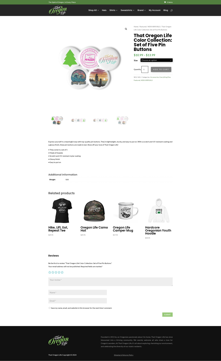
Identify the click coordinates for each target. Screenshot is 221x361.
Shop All (92, 10)
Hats (104, 10)
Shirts (112, 10)
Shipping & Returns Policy (123, 355)
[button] (126, 29)
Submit (167, 314)
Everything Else (165, 77)
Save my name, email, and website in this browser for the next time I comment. (81, 308)
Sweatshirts (126, 10)
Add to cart (161, 69)
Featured (143, 27)
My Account (154, 10)
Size (136, 60)
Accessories (154, 77)
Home (136, 27)
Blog (165, 10)
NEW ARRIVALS (154, 27)
